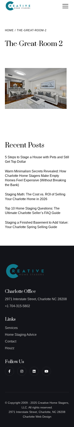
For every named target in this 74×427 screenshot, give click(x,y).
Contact (10, 341)
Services (11, 328)
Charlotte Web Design (37, 416)
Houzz (9, 348)
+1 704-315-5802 (17, 306)
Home (9, 30)
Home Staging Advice (21, 334)
